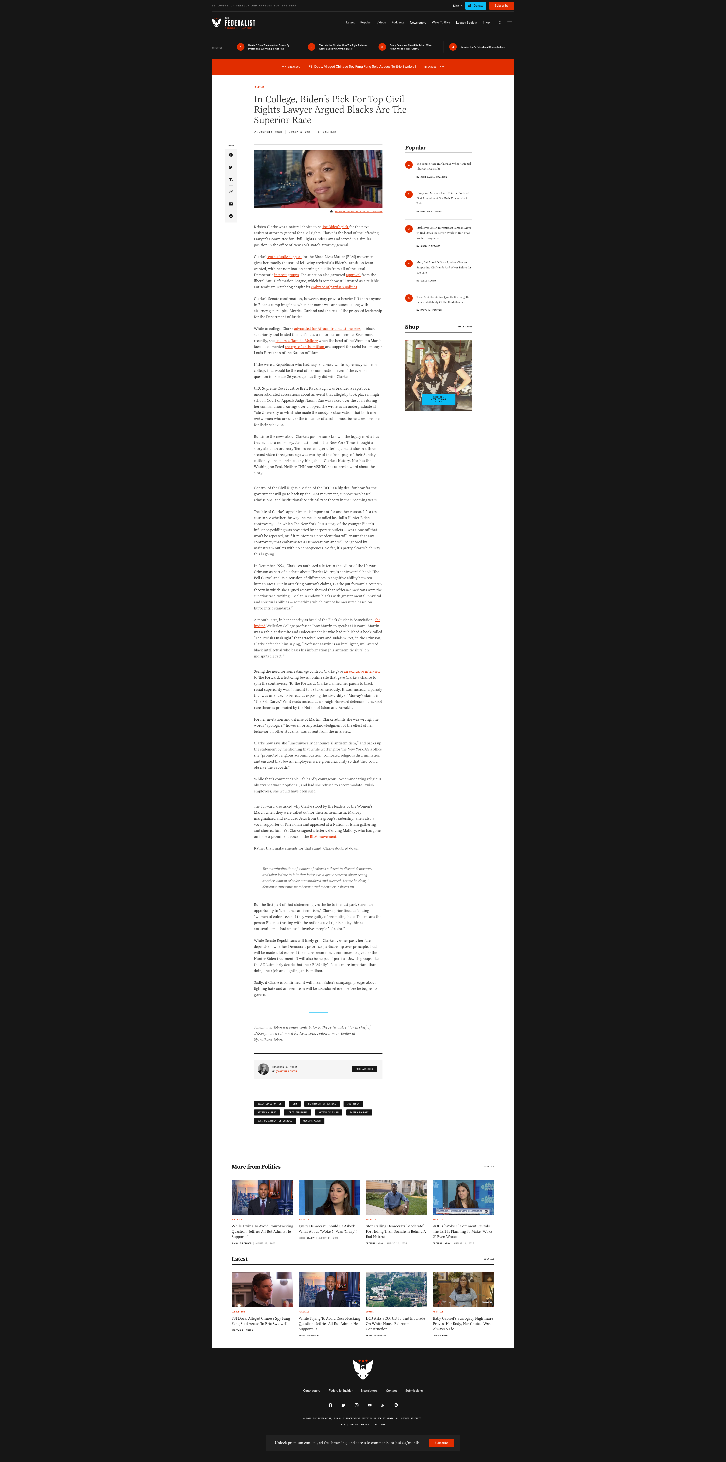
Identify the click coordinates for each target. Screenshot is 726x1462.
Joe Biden (353, 1103)
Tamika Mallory (359, 1112)
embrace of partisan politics (334, 287)
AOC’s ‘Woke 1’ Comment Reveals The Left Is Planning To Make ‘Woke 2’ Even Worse (462, 1231)
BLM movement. (323, 836)
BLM (295, 1103)
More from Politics (256, 1166)
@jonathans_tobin (286, 1071)
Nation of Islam (329, 1112)
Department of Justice (322, 1103)
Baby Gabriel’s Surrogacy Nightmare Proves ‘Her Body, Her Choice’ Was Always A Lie (463, 1323)
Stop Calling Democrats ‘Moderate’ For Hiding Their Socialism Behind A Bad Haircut (396, 1231)
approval (353, 275)
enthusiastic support (284, 256)
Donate (478, 5)
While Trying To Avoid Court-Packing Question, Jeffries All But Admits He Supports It (262, 1231)
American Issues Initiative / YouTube (358, 212)
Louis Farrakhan (297, 1112)
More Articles (364, 1069)
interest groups (286, 275)
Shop (412, 326)
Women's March (312, 1120)
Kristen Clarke (267, 1112)
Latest (239, 1259)
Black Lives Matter (270, 1103)
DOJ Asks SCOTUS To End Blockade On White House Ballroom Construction (395, 1323)
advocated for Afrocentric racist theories (327, 328)
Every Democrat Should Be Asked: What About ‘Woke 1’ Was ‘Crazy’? (328, 1229)
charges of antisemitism (305, 346)
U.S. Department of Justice (275, 1120)
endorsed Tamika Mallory (296, 340)
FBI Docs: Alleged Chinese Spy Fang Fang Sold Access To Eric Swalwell (261, 1321)
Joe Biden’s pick (335, 227)
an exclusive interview (361, 671)
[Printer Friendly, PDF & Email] (231, 216)
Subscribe (502, 5)
